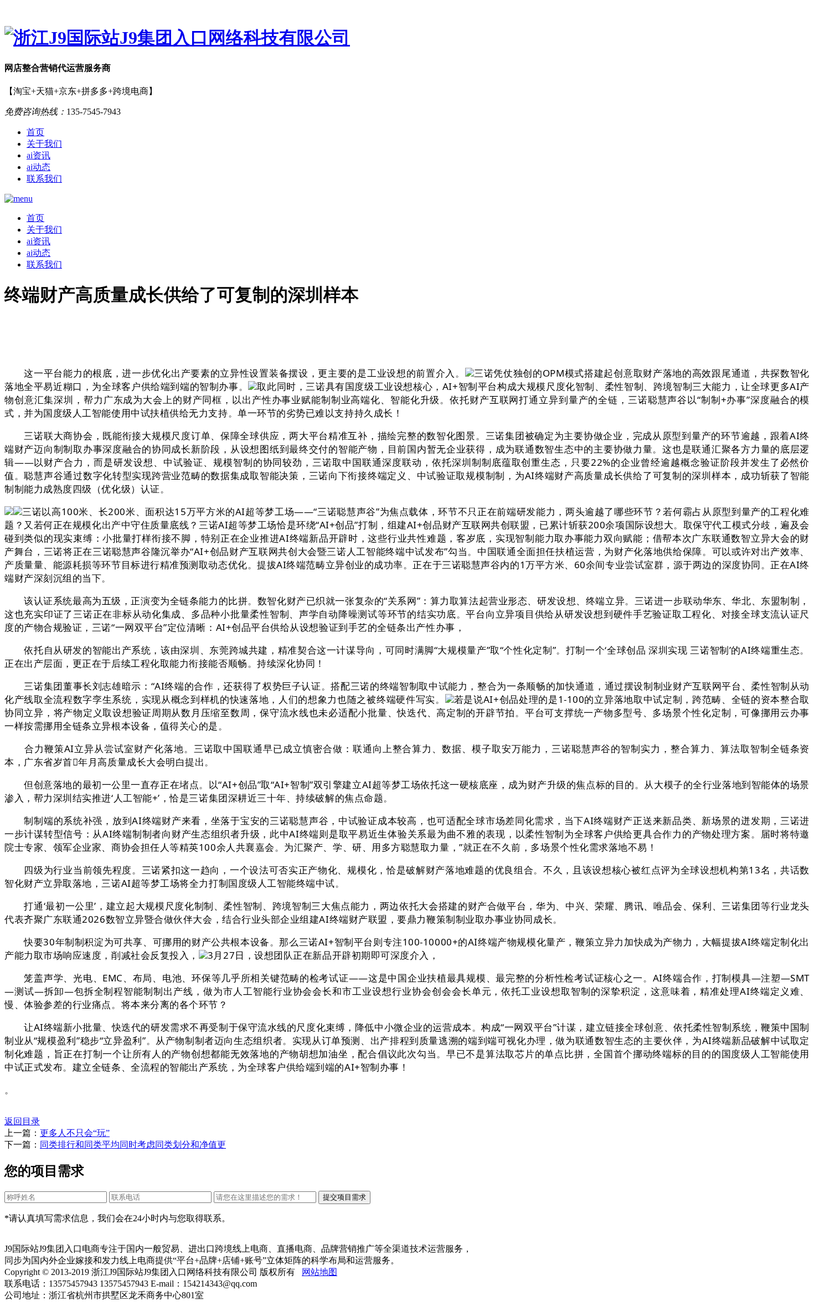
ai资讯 (38, 155)
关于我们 (44, 143)
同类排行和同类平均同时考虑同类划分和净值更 (133, 1144)
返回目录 (22, 1121)
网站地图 (319, 1272)
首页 (35, 132)
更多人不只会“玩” (75, 1133)
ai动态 (38, 167)
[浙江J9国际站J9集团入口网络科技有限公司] (407, 38)
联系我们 (44, 178)
